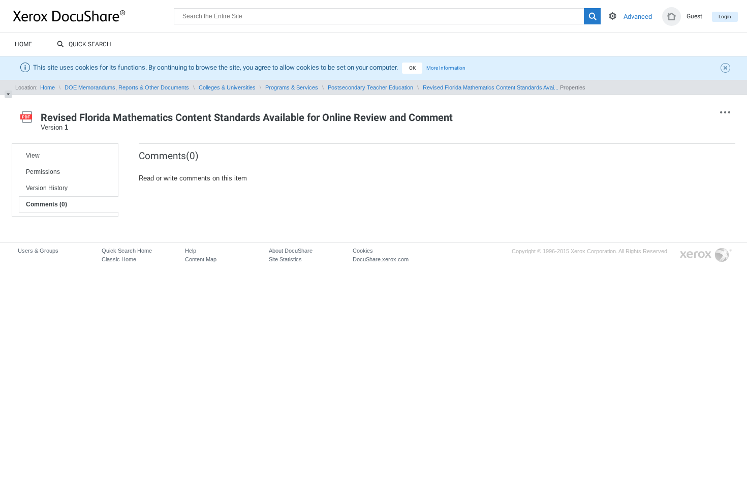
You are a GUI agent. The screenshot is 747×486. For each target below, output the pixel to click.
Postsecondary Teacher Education (370, 87)
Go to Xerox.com (706, 255)
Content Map (200, 259)
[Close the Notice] (727, 69)
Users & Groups (38, 251)
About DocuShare (291, 251)
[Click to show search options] (612, 16)
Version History (47, 188)
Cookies (363, 251)
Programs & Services (291, 87)
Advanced (638, 16)
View (33, 155)
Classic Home (119, 259)
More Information (445, 68)
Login (725, 16)
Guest (694, 16)
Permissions (43, 171)
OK (412, 68)
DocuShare (93, 16)
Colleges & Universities (227, 87)
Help (190, 251)
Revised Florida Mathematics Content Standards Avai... (490, 87)
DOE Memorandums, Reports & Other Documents (127, 87)
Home (23, 44)
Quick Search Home (127, 251)
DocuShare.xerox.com (381, 259)
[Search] (592, 16)
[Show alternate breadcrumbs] (8, 94)
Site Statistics (285, 259)
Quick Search (90, 44)
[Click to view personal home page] (671, 16)
